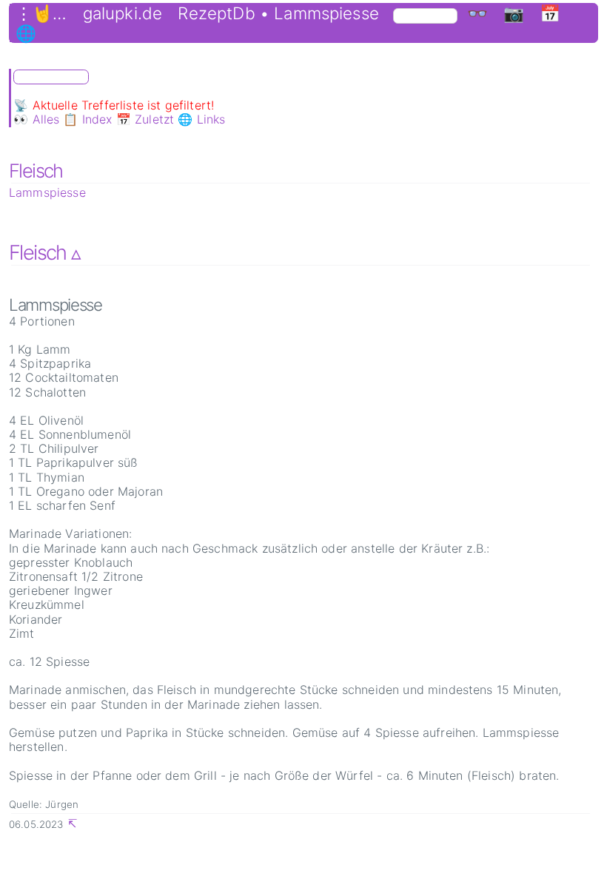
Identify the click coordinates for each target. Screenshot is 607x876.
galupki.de (123, 13)
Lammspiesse (47, 192)
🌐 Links (201, 119)
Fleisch (36, 170)
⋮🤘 (34, 13)
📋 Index (87, 119)
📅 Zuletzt (145, 119)
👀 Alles (36, 119)
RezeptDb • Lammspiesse (278, 13)
